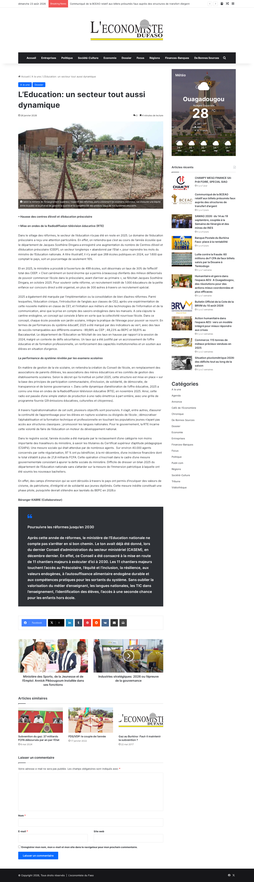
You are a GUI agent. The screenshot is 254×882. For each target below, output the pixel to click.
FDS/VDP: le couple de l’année (87, 736)
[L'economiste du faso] (127, 28)
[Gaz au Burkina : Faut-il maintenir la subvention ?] (141, 720)
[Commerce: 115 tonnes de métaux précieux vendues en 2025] (182, 342)
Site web (99, 831)
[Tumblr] (78, 622)
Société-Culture (88, 57)
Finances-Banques (177, 57)
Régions (154, 57)
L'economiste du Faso (81, 875)
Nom (22, 815)
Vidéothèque (179, 487)
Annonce (177, 401)
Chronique (178, 413)
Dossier (126, 57)
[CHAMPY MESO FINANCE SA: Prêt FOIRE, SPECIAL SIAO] (182, 183)
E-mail (23, 831)
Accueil (31, 57)
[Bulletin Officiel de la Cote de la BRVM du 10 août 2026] (182, 307)
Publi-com (177, 462)
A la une (36, 76)
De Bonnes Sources (206, 57)
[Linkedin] (69, 622)
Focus (140, 57)
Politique (67, 57)
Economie (110, 57)
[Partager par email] (114, 622)
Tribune (176, 481)
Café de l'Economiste (184, 407)
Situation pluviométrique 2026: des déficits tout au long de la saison (214, 361)
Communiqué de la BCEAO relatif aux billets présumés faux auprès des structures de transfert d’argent (130, 3)
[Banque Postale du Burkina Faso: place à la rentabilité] (182, 243)
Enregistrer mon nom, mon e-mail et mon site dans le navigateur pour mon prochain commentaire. (79, 847)
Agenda (176, 395)
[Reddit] (96, 622)
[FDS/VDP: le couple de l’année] (90, 720)
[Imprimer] (123, 622)
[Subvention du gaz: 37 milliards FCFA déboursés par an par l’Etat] (40, 720)
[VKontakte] (105, 622)
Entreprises (48, 57)
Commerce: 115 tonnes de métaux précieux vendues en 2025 (213, 343)
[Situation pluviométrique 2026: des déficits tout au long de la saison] (182, 363)
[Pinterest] (87, 622)
